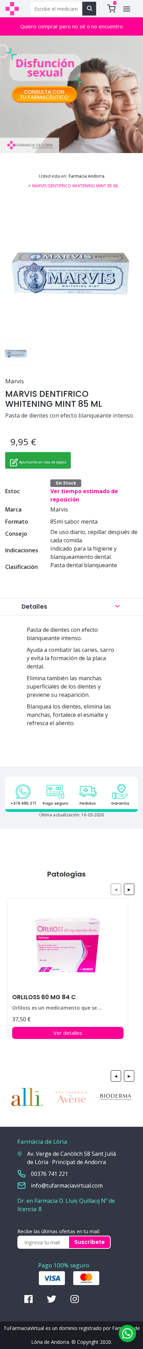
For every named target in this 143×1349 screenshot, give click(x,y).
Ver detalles (67, 1032)
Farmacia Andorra (86, 176)
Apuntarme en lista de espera (42, 462)
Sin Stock (66, 483)
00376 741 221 (49, 1174)
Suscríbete (89, 1242)
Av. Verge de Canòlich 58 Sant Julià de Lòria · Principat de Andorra (71, 1158)
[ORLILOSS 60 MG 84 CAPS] (68, 948)
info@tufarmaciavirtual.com (67, 1185)
